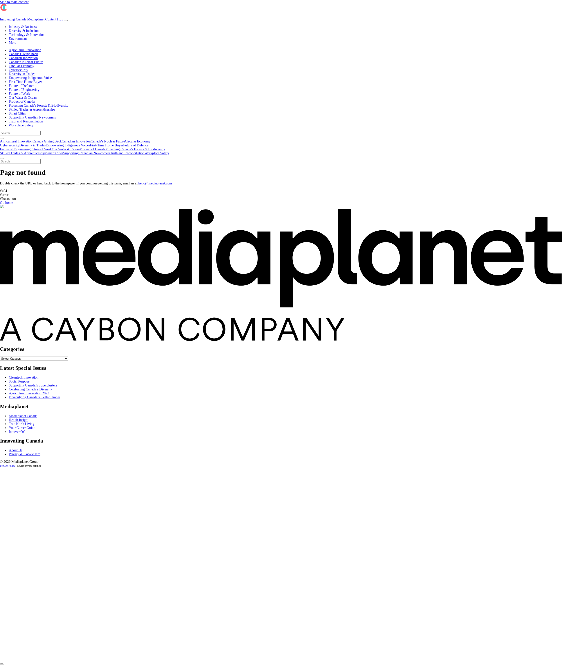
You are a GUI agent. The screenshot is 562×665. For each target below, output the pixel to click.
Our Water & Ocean (23, 97)
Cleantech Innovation (23, 377)
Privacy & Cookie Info (24, 454)
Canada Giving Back (23, 54)
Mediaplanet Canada (23, 416)
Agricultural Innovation (25, 50)
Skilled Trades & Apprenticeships (32, 109)
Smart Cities (17, 113)
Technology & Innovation (27, 34)
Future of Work (19, 93)
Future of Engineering (24, 89)
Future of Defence (21, 85)
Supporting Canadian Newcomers (32, 117)
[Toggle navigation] (66, 20)
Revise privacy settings (29, 465)
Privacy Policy (7, 465)
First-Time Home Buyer (25, 82)
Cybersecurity (18, 70)
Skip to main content (14, 2)
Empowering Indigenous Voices (31, 78)
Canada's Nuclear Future (26, 62)
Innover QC (17, 432)
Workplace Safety (21, 125)
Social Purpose (19, 381)
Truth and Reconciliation (26, 121)
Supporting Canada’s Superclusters (33, 385)
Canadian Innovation (23, 58)
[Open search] (2, 138)
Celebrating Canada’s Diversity (30, 389)
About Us (15, 450)
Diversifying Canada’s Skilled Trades (34, 397)
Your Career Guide (22, 428)
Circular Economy (21, 66)
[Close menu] (2, 158)
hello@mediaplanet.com (155, 183)
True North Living (21, 424)
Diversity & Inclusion (24, 31)
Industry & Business (23, 27)
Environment (18, 38)
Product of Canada (22, 101)
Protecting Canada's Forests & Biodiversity (38, 105)
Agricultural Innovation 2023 (29, 393)
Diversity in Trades (22, 74)
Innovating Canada (31, 19)
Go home (6, 202)
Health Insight (18, 420)
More (12, 42)
